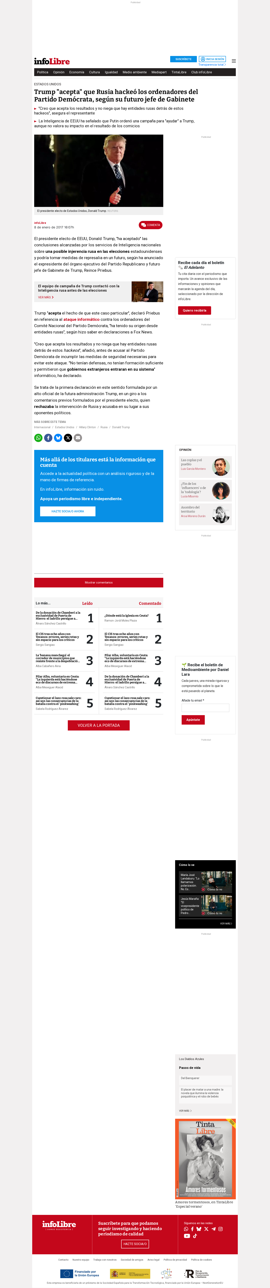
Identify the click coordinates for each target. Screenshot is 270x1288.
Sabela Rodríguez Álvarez (52, 708)
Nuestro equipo (81, 1259)
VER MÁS (225, 923)
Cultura (94, 72)
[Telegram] (213, 1229)
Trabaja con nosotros (105, 1259)
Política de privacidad (175, 1259)
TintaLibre (179, 72)
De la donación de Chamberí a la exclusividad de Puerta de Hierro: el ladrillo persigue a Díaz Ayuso (58, 617)
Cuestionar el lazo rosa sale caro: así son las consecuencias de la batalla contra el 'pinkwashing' (58, 701)
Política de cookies (201, 1259)
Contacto (63, 1259)
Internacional (42, 427)
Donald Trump (121, 427)
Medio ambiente (135, 72)
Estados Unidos (64, 427)
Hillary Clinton (87, 427)
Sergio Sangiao (45, 644)
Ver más (184, 1110)
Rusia (104, 427)
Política (42, 72)
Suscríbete (184, 59)
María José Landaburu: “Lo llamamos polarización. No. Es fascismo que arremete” (190, 882)
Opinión (58, 72)
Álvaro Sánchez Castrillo (51, 623)
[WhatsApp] (186, 1229)
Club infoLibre (201, 72)
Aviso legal (153, 1259)
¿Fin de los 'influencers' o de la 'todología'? (193, 488)
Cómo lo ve (186, 865)
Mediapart (159, 72)
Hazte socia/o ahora (68, 511)
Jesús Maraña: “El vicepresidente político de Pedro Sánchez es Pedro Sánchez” (190, 906)
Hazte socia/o (135, 1244)
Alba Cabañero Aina (48, 666)
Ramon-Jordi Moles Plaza (121, 620)
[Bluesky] (198, 1229)
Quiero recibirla (194, 310)
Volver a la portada (99, 725)
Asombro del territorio (190, 509)
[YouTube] (187, 1236)
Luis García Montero (193, 468)
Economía (76, 72)
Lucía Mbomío (189, 496)
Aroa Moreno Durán (193, 516)
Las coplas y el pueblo (191, 462)
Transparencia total (211, 64)
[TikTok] (195, 1236)
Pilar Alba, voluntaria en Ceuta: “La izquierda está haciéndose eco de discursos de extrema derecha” (57, 681)
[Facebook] (192, 1229)
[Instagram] (220, 1229)
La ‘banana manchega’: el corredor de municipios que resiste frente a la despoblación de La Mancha (58, 659)
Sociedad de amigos (132, 1259)
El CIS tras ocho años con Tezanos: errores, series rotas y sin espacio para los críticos (57, 637)
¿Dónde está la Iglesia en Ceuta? (127, 615)
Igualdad (111, 72)
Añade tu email (193, 700)
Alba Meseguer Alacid (49, 687)
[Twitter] (206, 1229)
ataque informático (81, 319)
